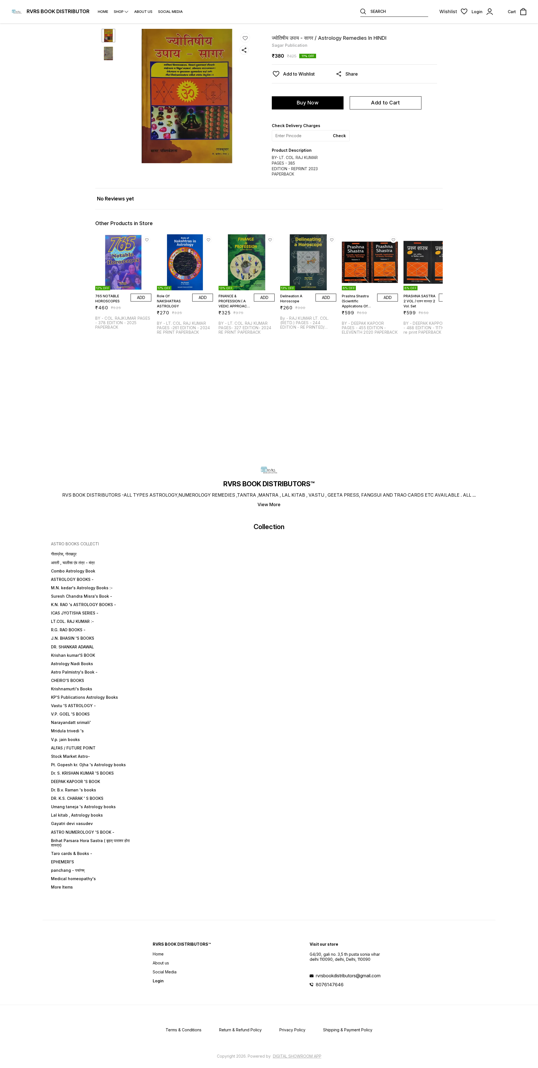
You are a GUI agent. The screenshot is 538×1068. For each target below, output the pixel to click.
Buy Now (308, 103)
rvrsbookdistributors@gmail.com (348, 975)
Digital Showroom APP (297, 1056)
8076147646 (330, 984)
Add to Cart (385, 103)
